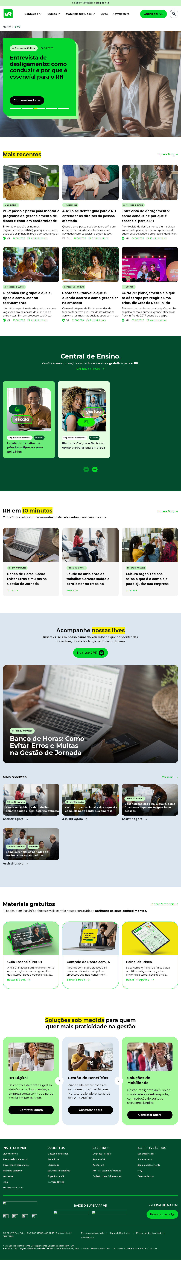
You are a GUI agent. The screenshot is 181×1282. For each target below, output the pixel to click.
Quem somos (10, 1153)
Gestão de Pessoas (58, 1153)
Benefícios (53, 1159)
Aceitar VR (98, 1165)
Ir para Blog (166, 154)
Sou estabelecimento (149, 1165)
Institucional (15, 1148)
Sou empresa (145, 1159)
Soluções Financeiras (59, 1170)
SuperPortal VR (56, 1176)
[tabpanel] (90, 84)
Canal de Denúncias (120, 1233)
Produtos (56, 1148)
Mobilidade (53, 1165)
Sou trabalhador (146, 1153)
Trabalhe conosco (12, 1170)
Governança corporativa (16, 1165)
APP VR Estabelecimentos (107, 1170)
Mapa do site (87, 1237)
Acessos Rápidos (152, 1148)
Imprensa (8, 1176)
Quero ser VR (153, 14)
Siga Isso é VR (87, 652)
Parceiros (101, 1148)
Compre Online (56, 1182)
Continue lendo (24, 100)
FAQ (140, 1170)
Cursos (52, 14)
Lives (104, 14)
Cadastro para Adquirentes (107, 1176)
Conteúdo (31, 14)
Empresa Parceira (102, 1153)
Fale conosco (160, 1214)
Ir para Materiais (162, 904)
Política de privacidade (92, 1233)
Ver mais (167, 777)
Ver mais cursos (88, 369)
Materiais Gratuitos (79, 14)
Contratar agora (31, 1110)
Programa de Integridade (149, 1233)
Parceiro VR (99, 1159)
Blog (5, 1182)
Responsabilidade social (15, 1159)
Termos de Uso (146, 1176)
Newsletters (121, 14)
